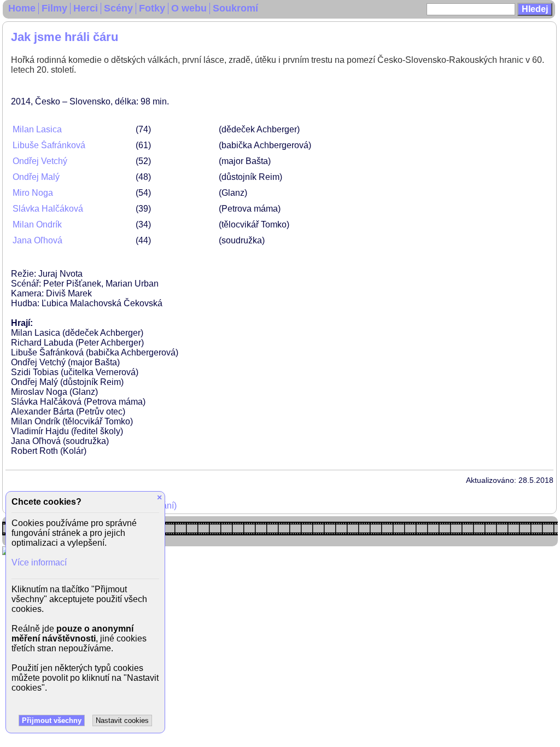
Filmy (54, 8)
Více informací (39, 562)
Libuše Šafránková (49, 145)
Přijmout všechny (51, 720)
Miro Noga (33, 192)
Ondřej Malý (36, 177)
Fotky (152, 8)
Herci (85, 8)
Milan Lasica (37, 129)
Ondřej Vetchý (40, 161)
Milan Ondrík (37, 224)
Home (22, 8)
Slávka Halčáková (48, 208)
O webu (189, 8)
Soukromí (235, 8)
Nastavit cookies (122, 720)
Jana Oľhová (37, 240)
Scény (118, 8)
